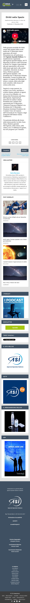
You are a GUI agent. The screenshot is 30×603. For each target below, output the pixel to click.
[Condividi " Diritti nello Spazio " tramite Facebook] (10, 142)
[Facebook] (12, 601)
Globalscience (17, 593)
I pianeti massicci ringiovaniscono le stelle (15, 262)
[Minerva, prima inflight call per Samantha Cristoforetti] (15, 208)
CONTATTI (15, 521)
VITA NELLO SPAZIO (23, 595)
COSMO (13, 597)
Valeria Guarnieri (15, 551)
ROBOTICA (15, 599)
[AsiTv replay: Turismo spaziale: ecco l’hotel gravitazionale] (15, 230)
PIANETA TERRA (8, 597)
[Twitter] (14, 601)
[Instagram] (17, 601)
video (17, 22)
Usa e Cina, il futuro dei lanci (11, 282)
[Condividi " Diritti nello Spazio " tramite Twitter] (13, 142)
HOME (3, 595)
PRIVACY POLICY (22, 599)
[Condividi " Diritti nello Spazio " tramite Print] (20, 142)
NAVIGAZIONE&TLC (20, 597)
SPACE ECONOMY (9, 595)
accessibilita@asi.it (15, 524)
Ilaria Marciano (14, 20)
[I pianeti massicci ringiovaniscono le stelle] (15, 252)
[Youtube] (19, 601)
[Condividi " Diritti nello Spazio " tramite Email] (16, 142)
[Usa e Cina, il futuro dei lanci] (15, 273)
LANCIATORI (16, 595)
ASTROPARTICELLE (8, 599)
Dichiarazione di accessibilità (15, 517)
